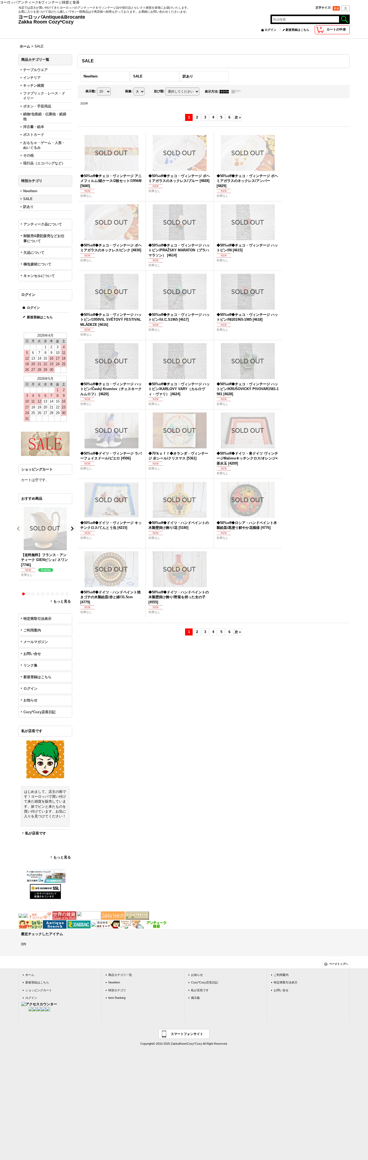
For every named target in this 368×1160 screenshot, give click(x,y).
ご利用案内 (32, 630)
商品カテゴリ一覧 (120, 974)
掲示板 (195, 997)
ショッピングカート (38, 990)
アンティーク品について (42, 224)
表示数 (90, 91)
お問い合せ (32, 654)
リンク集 (30, 665)
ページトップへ (338, 963)
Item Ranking (117, 997)
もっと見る (62, 601)
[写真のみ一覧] (225, 91)
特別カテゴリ (117, 990)
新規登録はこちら (297, 29)
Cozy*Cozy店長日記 (39, 712)
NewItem (114, 982)
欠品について (33, 253)
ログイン (270, 29)
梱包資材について (37, 264)
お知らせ (30, 700)
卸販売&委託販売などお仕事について (43, 238)
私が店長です (35, 833)
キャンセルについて (39, 276)
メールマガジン (35, 642)
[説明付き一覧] (237, 91)
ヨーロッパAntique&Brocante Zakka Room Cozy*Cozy (115, 19)
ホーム (29, 974)
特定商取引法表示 (37, 619)
